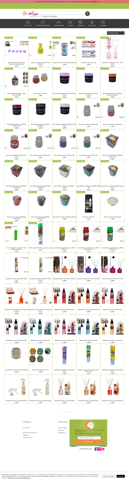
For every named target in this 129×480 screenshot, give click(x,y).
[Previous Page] (59, 412)
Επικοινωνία (61, 430)
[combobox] (116, 33)
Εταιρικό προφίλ (62, 427)
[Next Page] (70, 412)
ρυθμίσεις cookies (108, 476)
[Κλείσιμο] (127, 476)
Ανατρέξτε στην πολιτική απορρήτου (19, 478)
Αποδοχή (120, 476)
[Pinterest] (103, 449)
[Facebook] (96, 449)
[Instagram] (99, 449)
